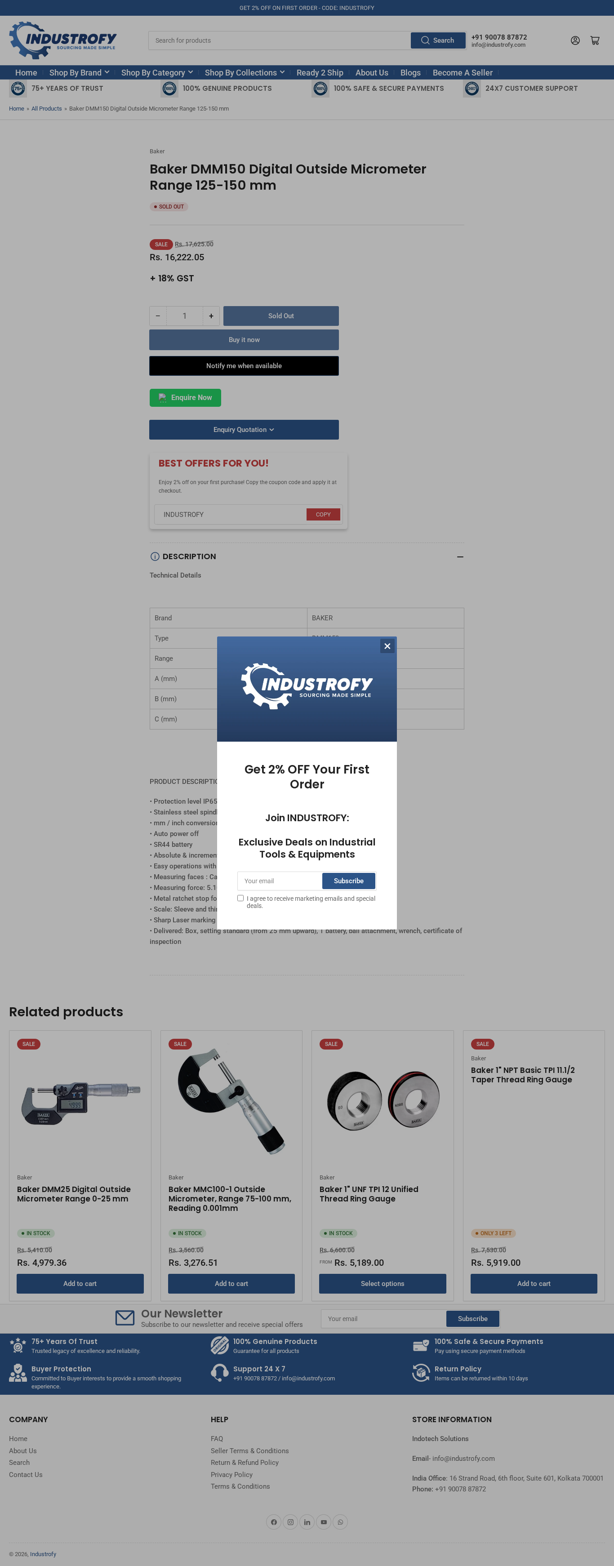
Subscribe (349, 881)
